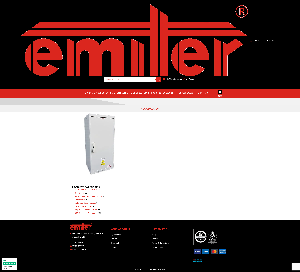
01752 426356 (271, 41)
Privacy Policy (158, 247)
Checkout (115, 243)
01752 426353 (258, 41)
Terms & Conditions (160, 243)
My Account (116, 234)
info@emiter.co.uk (173, 79)
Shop (154, 234)
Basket (114, 239)
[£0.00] (213, 93)
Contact (155, 239)
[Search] (158, 79)
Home (113, 247)
